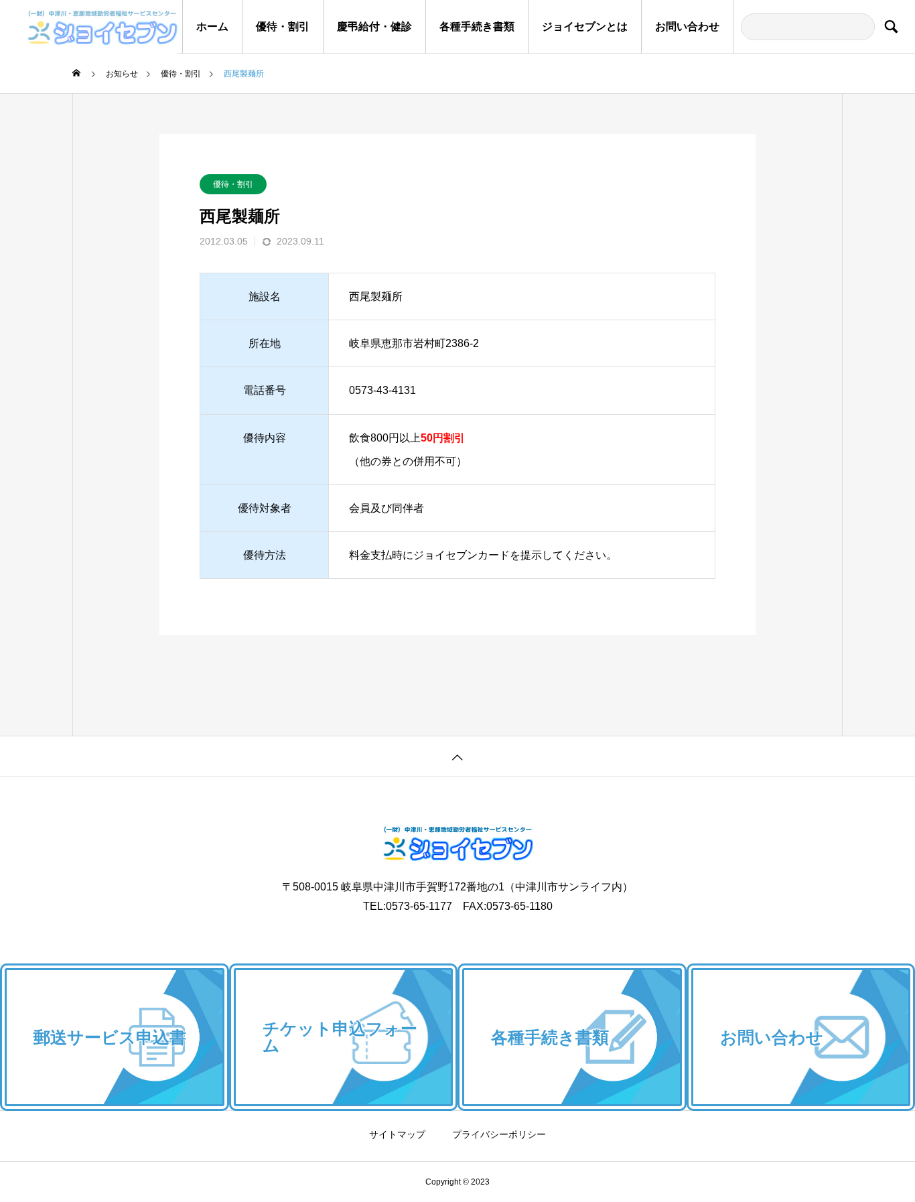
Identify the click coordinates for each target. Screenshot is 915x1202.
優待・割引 (282, 26)
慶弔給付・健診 (374, 26)
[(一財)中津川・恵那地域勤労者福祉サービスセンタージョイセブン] (89, 27)
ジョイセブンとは (585, 26)
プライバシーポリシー (499, 1134)
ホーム (212, 26)
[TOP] (457, 756)
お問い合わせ (687, 26)
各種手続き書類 (476, 26)
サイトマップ (397, 1134)
